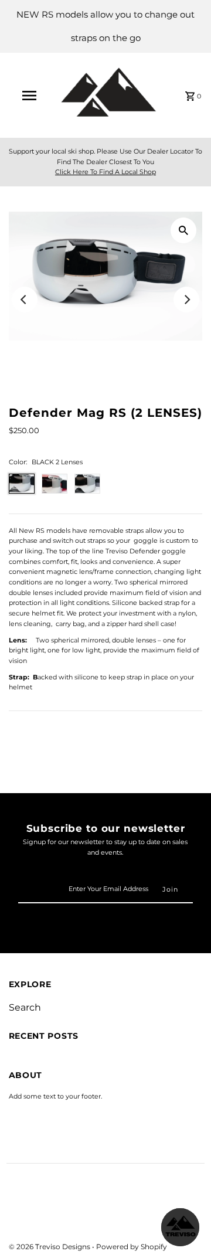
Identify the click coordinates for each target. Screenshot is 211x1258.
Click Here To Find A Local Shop (105, 172)
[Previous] (25, 299)
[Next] (186, 299)
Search (25, 1007)
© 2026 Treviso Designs (50, 1246)
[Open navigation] (28, 95)
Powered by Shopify (131, 1246)
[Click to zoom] (183, 230)
